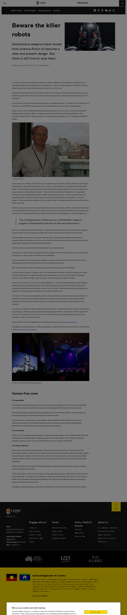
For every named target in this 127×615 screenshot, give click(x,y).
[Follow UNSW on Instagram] (98, 10)
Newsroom (78, 529)
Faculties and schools (106, 531)
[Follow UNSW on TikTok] (110, 10)
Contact (56, 10)
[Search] (122, 3)
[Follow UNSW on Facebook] (102, 10)
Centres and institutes (106, 538)
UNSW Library (102, 542)
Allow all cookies (95, 612)
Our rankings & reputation (108, 528)
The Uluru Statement (40, 596)
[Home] (41, 3)
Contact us (33, 528)
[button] (116, 506)
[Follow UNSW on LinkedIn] (95, 10)
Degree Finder (57, 531)
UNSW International (59, 528)
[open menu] (5, 3)
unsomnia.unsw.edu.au (28, 329)
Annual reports (44, 10)
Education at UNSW (36, 538)
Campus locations (104, 535)
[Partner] (82, 3)
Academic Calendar (59, 538)
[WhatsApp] (114, 10)
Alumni (31, 542)
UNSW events (79, 533)
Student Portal (57, 535)
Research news (80, 536)
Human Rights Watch (69, 322)
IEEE (54, 322)
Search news (16, 10)
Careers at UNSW (35, 535)
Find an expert (30, 10)
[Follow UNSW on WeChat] (106, 10)
